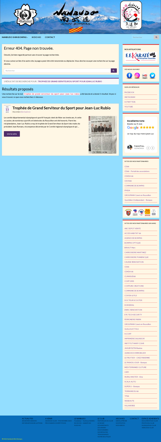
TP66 (127, 396)
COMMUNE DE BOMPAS (134, 186)
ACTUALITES (27, 418)
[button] (152, 148)
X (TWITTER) (130, 102)
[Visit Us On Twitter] (152, 75)
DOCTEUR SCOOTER (133, 300)
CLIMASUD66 (130, 276)
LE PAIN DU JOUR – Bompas (136, 362)
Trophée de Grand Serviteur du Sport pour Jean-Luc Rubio (61, 108)
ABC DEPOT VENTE (133, 228)
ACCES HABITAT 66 (133, 233)
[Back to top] (155, 436)
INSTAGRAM (130, 97)
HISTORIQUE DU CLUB (105, 421)
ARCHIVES (120, 418)
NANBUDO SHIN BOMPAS (14, 37)
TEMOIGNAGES (103, 434)
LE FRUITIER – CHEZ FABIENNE (137, 358)
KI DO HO (36, 37)
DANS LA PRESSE (121, 421)
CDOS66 (128, 181)
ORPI (127, 372)
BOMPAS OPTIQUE (133, 243)
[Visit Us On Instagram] (137, 75)
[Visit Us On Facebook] (129, 75)
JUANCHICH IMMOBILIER (135, 353)
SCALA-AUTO (130, 382)
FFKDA (127, 190)
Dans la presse (25, 112)
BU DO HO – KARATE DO (82, 423)
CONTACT (50, 37)
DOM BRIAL (129, 305)
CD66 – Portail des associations (137, 171)
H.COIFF (128, 334)
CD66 (127, 166)
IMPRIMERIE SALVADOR (135, 338)
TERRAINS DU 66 (131, 391)
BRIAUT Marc (130, 248)
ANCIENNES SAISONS (29, 421)
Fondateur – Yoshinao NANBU (84, 421)
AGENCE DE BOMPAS (133, 238)
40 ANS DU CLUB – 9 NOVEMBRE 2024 (58, 421)
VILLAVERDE (130, 405)
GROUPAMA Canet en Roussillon (138, 195)
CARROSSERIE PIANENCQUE (137, 257)
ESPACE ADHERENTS (150, 418)
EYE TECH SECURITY (133, 315)
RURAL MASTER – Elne (134, 377)
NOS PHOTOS (120, 423)
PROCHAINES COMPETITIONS (55, 423)
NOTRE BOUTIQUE (104, 437)
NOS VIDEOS (120, 425)
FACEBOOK (129, 92)
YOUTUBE (129, 107)
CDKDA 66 (129, 176)
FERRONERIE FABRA (133, 319)
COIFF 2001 (129, 281)
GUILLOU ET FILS (132, 329)
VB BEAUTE (129, 401)
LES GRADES (102, 428)
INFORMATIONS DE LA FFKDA (32, 423)
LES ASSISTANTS (103, 425)
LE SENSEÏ (101, 423)
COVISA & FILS (131, 295)
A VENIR (48, 418)
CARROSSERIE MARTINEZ (135, 252)
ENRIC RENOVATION (133, 310)
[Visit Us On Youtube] (145, 75)
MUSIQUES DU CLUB (149, 425)
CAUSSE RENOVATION (134, 262)
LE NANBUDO (80, 418)
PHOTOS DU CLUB (148, 423)
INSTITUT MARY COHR (134, 343)
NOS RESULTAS (103, 432)
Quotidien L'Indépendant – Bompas (138, 200)
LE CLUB (101, 418)
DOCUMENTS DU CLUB (150, 421)
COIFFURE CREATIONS (134, 286)
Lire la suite (12, 134)
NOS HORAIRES (103, 430)
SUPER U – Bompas (132, 386)
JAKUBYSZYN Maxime (133, 348)
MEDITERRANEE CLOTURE (135, 367)
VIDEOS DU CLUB (148, 428)
